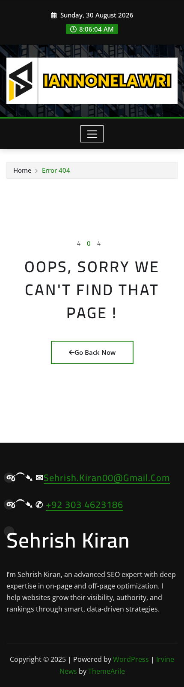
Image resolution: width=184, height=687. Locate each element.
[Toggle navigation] (92, 133)
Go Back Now (95, 352)
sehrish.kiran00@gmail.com (107, 478)
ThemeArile (106, 671)
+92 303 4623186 (84, 504)
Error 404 (56, 170)
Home (22, 170)
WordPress (131, 659)
